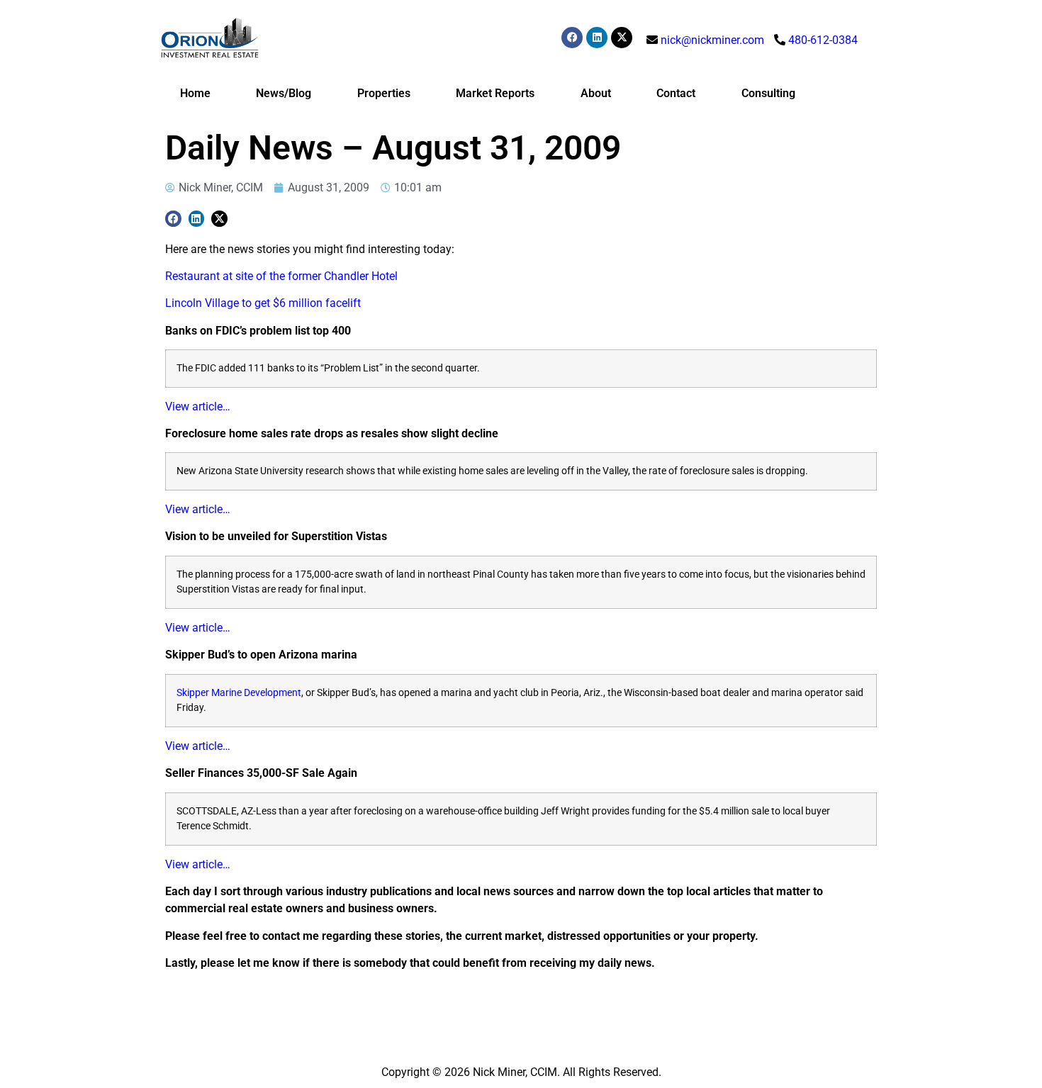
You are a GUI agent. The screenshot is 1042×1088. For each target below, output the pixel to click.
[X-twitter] (621, 37)
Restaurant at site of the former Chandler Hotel (281, 276)
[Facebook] (572, 37)
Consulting (768, 93)
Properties (383, 93)
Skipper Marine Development (239, 693)
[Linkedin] (596, 37)
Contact (675, 93)
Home (195, 93)
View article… (197, 406)
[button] (173, 219)
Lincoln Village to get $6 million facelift (263, 303)
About (596, 93)
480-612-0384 (823, 40)
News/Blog (283, 93)
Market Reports (495, 93)
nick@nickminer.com (712, 40)
